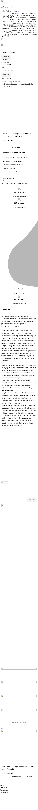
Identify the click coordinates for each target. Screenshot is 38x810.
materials (6, 35)
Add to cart (16, 147)
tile (4, 21)
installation (7, 31)
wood (5, 24)
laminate (6, 28)
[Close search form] (2, 2)
